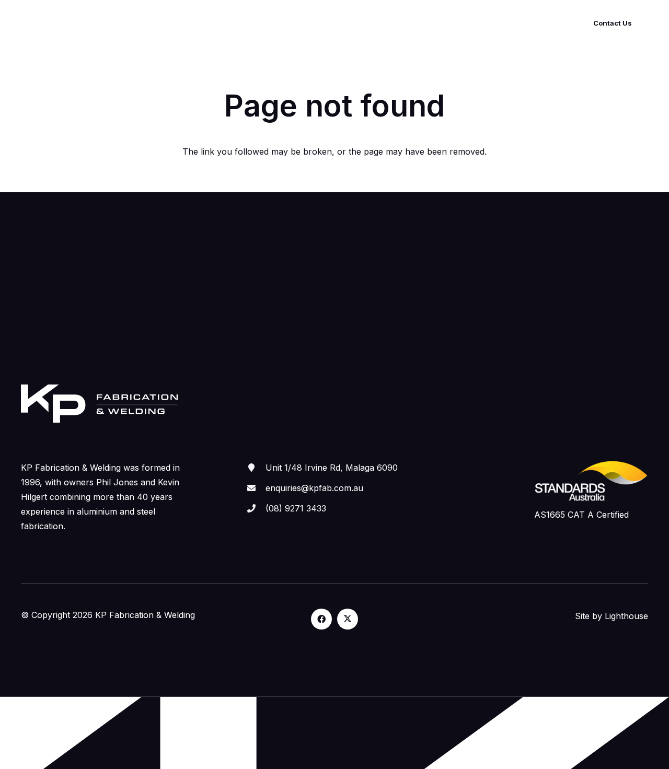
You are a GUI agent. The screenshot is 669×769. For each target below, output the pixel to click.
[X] (347, 619)
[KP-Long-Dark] (77, 23)
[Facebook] (321, 619)
